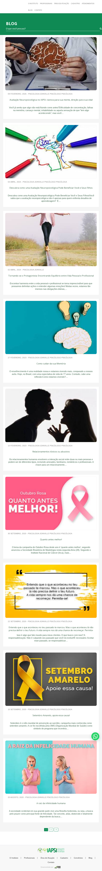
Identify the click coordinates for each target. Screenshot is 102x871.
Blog (30, 10)
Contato (38, 10)
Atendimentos (88, 4)
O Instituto (33, 4)
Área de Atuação (61, 4)
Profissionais (46, 4)
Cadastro (75, 4)
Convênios (78, 858)
